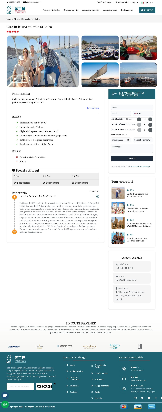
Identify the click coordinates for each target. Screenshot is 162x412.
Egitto (97, 392)
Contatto (73, 392)
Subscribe (44, 386)
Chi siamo (74, 386)
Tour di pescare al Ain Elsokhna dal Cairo (137, 239)
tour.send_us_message (140, 166)
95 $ (132, 234)
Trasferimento (101, 373)
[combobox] (136, 113)
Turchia (98, 398)
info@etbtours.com (32, 2)
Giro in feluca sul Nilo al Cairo (37, 196)
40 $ (132, 205)
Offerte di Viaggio (105, 2)
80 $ (132, 219)
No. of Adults (122, 119)
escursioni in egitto (90, 10)
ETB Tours (50, 407)
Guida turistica (122, 2)
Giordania (99, 379)
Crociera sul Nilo (71, 10)
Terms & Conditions (74, 378)
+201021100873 (14, 2)
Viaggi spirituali (102, 386)
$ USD (133, 2)
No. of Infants (123, 129)
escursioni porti (110, 10)
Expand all (94, 191)
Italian (147, 2)
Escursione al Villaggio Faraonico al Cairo (137, 209)
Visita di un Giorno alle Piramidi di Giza (137, 195)
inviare (132, 158)
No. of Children (124, 124)
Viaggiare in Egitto (51, 10)
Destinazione (127, 10)
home (9, 19)
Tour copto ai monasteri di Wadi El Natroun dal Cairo (139, 224)
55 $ (132, 190)
